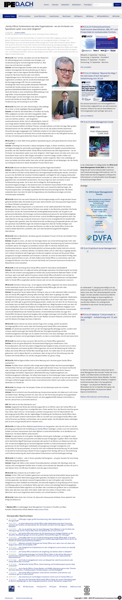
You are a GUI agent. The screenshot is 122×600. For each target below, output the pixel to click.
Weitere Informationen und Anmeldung (95, 397)
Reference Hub (75, 587)
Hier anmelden (86, 67)
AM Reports (78, 16)
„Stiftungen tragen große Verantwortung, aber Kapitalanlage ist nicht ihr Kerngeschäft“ (39, 520)
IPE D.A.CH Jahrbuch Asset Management (98, 248)
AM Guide (115, 16)
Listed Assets (54, 16)
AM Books (89, 16)
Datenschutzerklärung (24, 598)
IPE (19, 587)
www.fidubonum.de (41, 426)
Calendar (55, 5)
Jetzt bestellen (86, 308)
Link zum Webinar (87, 116)
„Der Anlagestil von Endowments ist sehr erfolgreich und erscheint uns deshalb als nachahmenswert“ (42, 548)
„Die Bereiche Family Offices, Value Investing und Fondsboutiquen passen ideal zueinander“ (42, 565)
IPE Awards (63, 587)
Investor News (10, 16)
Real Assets (67, 16)
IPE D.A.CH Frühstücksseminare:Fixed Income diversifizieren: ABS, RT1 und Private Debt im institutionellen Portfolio (99, 29)
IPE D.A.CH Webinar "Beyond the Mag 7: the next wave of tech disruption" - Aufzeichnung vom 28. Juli (99, 76)
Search (117, 5)
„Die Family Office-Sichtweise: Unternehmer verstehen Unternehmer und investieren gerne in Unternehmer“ (40, 573)
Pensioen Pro (41, 587)
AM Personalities (24, 16)
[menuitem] (10, 16)
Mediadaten (76, 5)
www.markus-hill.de (41, 509)
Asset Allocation (40, 16)
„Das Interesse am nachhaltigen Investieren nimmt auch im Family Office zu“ (45, 577)
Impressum (9, 598)
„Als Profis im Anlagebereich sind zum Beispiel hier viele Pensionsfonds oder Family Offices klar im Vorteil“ (41, 561)
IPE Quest (52, 587)
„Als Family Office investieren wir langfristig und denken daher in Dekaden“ (45, 552)
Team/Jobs (88, 5)
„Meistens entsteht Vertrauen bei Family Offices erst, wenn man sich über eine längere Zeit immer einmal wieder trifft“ (42, 544)
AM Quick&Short (103, 16)
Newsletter (65, 5)
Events (46, 5)
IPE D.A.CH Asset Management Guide (97, 122)
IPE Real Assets (28, 587)
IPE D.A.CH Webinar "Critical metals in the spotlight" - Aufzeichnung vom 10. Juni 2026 (99, 317)
